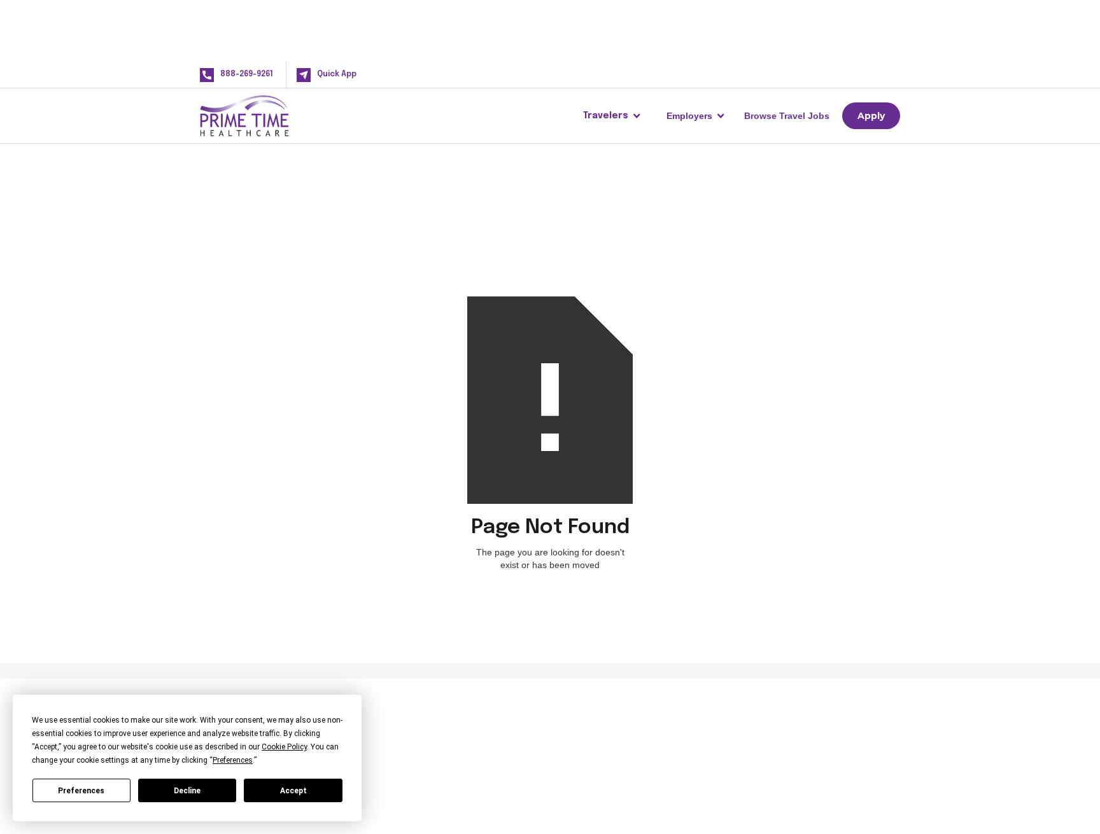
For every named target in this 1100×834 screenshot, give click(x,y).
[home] (265, 116)
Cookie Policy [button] (284, 746)
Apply (871, 116)
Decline (187, 790)
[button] (612, 116)
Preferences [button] (233, 760)
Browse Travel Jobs (786, 116)
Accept (293, 790)
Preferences (81, 790)
